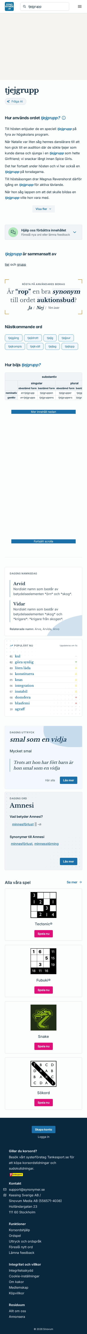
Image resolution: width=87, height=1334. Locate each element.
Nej (40, 307)
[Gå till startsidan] (9, 6)
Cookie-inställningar (24, 1276)
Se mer (72, 882)
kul (17, 656)
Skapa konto (43, 1129)
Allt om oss (17, 1311)
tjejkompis (15, 346)
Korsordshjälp (19, 1230)
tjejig (50, 338)
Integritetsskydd (21, 1270)
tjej (7, 264)
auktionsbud (55, 300)
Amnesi (22, 805)
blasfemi (22, 703)
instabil (21, 691)
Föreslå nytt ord (21, 1247)
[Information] (63, 118)
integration (24, 686)
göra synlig (24, 662)
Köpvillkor (16, 1293)
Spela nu (44, 933)
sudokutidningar (21, 1168)
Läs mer (68, 780)
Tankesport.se (58, 1157)
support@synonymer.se (27, 1189)
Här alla (50, 780)
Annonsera (17, 1317)
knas (18, 680)
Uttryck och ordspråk (25, 1241)
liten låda (23, 668)
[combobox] (48, 6)
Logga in (43, 1136)
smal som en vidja (38, 739)
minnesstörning (46, 844)
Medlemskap (18, 1287)
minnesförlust (23, 824)
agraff (20, 709)
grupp (21, 264)
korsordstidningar (35, 1163)
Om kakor (16, 1282)
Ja (30, 307)
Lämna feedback (21, 1253)
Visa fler (41, 209)
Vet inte (53, 308)
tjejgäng (13, 338)
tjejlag (52, 346)
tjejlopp (70, 346)
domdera (23, 697)
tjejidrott (33, 338)
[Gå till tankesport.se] (43, 1174)
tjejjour (66, 338)
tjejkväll (35, 346)
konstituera (24, 674)
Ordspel (15, 1236)
